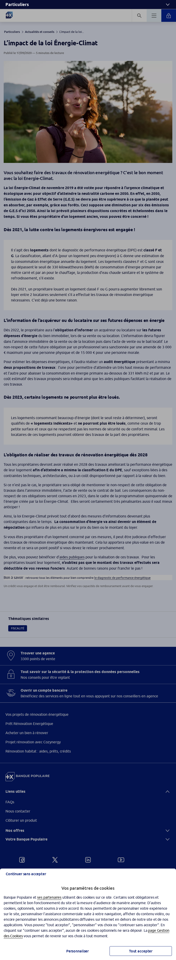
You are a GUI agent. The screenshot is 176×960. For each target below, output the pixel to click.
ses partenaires (49, 897)
